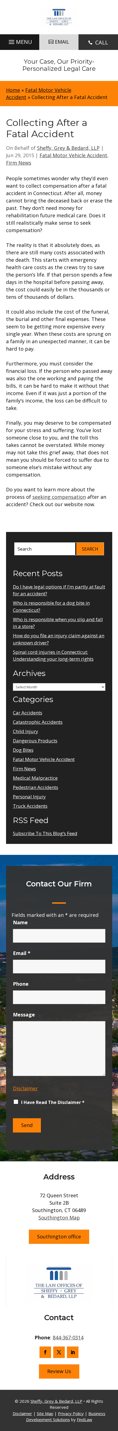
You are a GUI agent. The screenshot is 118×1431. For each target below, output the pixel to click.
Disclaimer (25, 1088)
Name (20, 922)
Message (24, 1014)
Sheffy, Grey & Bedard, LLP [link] (68, 148)
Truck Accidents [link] (30, 806)
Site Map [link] (45, 1413)
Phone (21, 984)
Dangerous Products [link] (35, 740)
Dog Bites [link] (23, 750)
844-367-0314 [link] (68, 1337)
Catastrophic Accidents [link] (38, 722)
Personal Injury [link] (29, 796)
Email (21, 953)
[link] (59, 17)
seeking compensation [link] (59, 497)
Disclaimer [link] (22, 1413)
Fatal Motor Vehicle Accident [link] (73, 155)
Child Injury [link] (25, 731)
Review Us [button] (59, 1371)
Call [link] (101, 42)
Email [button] (62, 41)
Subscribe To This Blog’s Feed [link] (45, 833)
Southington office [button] (59, 1236)
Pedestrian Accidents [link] (35, 787)
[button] (19, 40)
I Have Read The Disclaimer (53, 1102)
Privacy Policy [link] (71, 1413)
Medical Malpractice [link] (35, 778)
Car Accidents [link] (27, 712)
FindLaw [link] (84, 1419)
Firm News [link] (18, 162)
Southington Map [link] (59, 1217)
